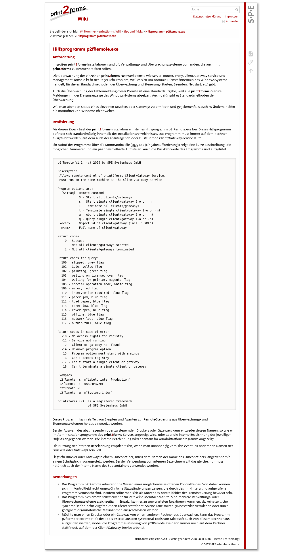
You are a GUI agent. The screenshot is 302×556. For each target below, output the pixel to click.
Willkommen (88, 31)
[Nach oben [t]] (251, 70)
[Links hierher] (251, 62)
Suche (237, 9)
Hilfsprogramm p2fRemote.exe (165, 31)
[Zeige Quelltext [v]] (251, 53)
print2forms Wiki (110, 31)
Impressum (232, 16)
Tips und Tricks (133, 31)
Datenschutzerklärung (207, 16)
